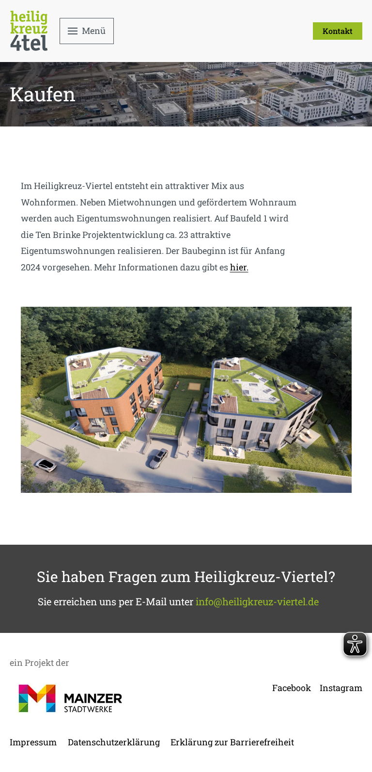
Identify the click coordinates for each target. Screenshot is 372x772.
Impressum (33, 742)
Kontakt (338, 31)
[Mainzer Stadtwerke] (70, 698)
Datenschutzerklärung (114, 742)
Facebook (291, 687)
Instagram (341, 687)
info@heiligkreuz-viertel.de (257, 601)
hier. (239, 267)
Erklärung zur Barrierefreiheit (232, 742)
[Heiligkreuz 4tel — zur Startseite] (29, 31)
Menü (94, 30)
